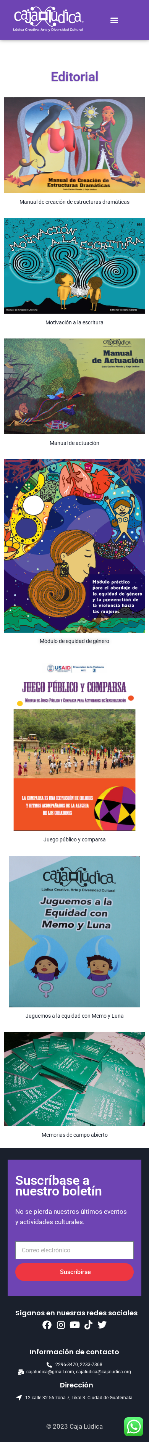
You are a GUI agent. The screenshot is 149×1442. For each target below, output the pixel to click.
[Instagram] (60, 1324)
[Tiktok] (88, 1324)
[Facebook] (47, 1324)
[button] (114, 20)
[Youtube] (74, 1324)
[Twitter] (102, 1324)
